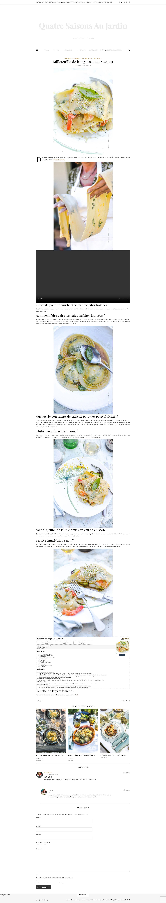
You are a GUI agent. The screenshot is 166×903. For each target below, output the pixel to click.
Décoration (81, 50)
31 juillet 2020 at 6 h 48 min (55, 792)
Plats (99, 58)
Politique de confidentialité (111, 50)
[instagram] (124, 2)
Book (95, 2)
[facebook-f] (119, 2)
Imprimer (122, 655)
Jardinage (68, 50)
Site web (39, 834)
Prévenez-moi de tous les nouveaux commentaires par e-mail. (54, 877)
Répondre (126, 773)
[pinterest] (122, 2)
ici (77, 695)
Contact (101, 2)
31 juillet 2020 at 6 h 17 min (51, 774)
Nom (38, 817)
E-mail (38, 826)
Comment (39, 849)
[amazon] (129, 2)
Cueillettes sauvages (72, 58)
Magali (40, 701)
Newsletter (108, 2)
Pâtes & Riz (92, 58)
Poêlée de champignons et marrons (113, 755)
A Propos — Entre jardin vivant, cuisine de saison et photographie (62, 2)
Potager (57, 50)
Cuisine (46, 50)
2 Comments (87, 65)
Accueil (38, 2)
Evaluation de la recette (43, 842)
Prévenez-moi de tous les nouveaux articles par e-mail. (52, 883)
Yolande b (47, 772)
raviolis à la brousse (59, 160)
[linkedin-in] (127, 2)
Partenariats (88, 2)
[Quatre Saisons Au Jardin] (83, 25)
